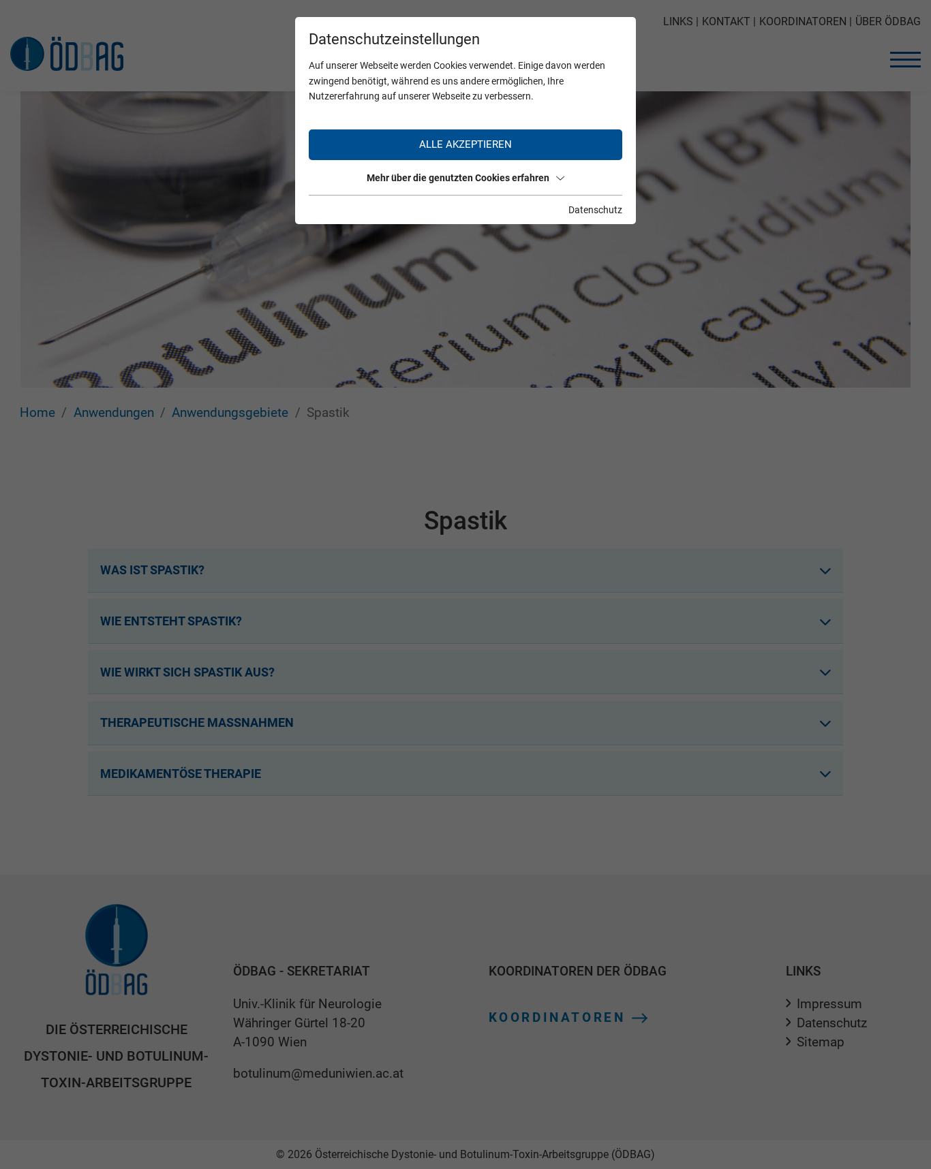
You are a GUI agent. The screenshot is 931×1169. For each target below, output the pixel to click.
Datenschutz (595, 209)
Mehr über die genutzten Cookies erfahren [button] (458, 177)
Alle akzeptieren (465, 144)
